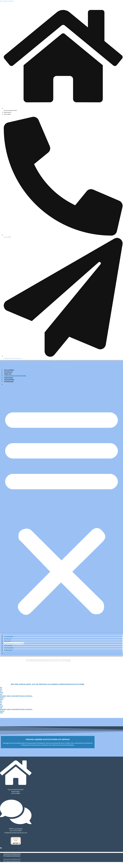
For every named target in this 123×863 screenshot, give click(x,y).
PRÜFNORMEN (9, 379)
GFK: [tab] (1, 699)
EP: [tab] (1, 691)
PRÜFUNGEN (8, 378)
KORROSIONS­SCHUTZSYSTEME (15, 376)
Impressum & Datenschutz (12, 854)
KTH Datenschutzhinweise (11, 856)
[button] (61, 510)
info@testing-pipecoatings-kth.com (13, 358)
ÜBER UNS (7, 374)
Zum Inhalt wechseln (6, 1)
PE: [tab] (1, 688)
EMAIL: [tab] (2, 698)
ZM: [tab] (1, 694)
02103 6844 (7, 237)
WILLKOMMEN (9, 370)
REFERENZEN (9, 381)
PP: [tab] (1, 689)
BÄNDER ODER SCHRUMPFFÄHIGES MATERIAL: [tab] (16, 696)
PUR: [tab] (1, 693)
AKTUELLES (8, 372)
